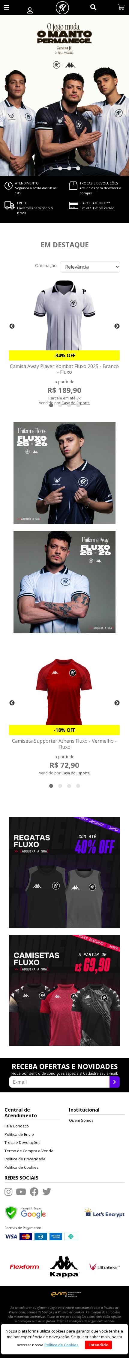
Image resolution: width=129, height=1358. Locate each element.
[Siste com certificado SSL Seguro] (104, 1212)
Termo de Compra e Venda (28, 1150)
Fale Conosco (16, 1126)
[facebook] (34, 1192)
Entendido (98, 1345)
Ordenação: (46, 265)
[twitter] (46, 1192)
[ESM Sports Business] (64, 1294)
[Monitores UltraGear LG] (104, 1266)
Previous (12, 326)
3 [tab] (69, 169)
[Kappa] (65, 1266)
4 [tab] (78, 169)
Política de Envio (19, 1134)
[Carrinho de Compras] (121, 7)
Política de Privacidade (25, 1159)
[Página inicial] (62, 7)
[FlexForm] (24, 1266)
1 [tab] (51, 169)
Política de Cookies (21, 1167)
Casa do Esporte (76, 773)
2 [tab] (60, 169)
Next (117, 326)
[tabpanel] (64, 95)
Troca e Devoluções (22, 1142)
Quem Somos (81, 1120)
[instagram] (8, 1192)
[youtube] (21, 1192)
